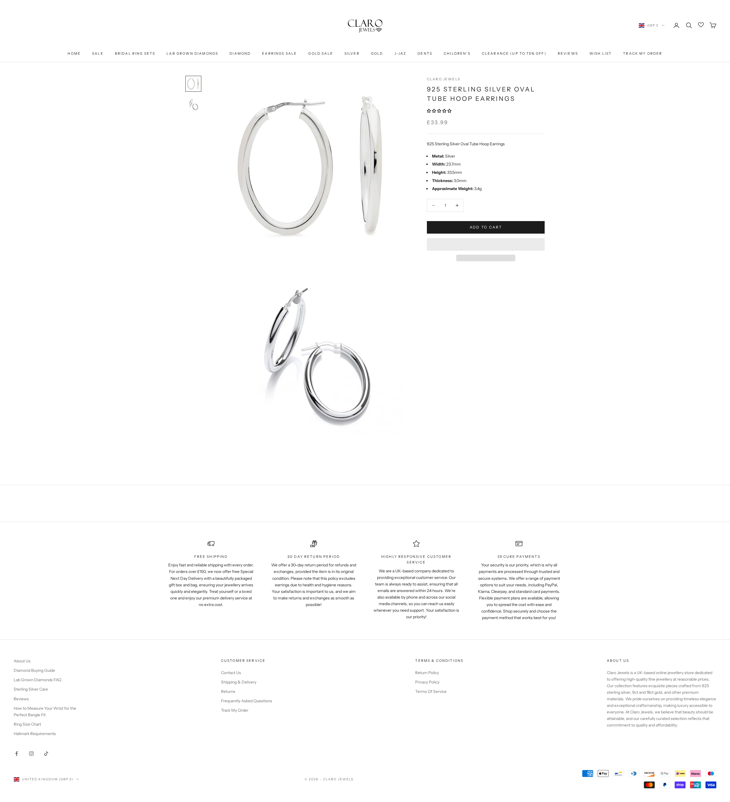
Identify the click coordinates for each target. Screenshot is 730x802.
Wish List (600, 53)
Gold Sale (320, 53)
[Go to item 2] (193, 104)
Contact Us (231, 672)
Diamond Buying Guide (34, 670)
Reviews (568, 53)
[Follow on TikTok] (46, 753)
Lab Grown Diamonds (192, 53)
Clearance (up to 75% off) (514, 53)
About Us (22, 661)
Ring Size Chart (27, 724)
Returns (228, 691)
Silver (352, 53)
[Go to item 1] (193, 84)
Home (74, 53)
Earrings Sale (279, 53)
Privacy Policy (427, 682)
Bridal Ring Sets (135, 53)
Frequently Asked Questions (246, 700)
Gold (377, 53)
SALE (98, 53)
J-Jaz (400, 53)
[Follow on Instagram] (31, 753)
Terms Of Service (431, 691)
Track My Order (642, 53)
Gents (424, 53)
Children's (457, 53)
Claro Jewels (443, 79)
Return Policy (427, 672)
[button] (439, 110)
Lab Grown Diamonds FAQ (37, 679)
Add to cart (486, 227)
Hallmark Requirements (35, 733)
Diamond (240, 53)
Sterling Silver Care (31, 689)
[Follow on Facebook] (16, 753)
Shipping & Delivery (238, 682)
